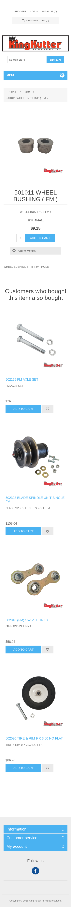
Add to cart (40, 238)
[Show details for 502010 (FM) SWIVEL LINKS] (35, 582)
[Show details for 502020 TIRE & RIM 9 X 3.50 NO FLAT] (35, 701)
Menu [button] (11, 75)
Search (55, 59)
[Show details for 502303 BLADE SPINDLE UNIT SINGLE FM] (35, 460)
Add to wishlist (27, 250)
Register (20, 11)
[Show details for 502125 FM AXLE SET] (35, 342)
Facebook (35, 870)
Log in (34, 11)
